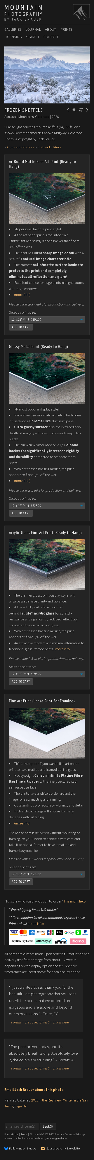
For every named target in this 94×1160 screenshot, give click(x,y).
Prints (66, 29)
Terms (24, 1134)
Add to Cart (21, 327)
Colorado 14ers (49, 147)
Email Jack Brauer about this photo (34, 1089)
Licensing (13, 36)
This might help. (75, 901)
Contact (51, 36)
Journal (33, 29)
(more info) (22, 294)
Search (32, 36)
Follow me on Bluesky (22, 1148)
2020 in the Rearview (46, 1100)
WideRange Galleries (56, 1138)
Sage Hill (21, 1106)
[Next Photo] (86, 109)
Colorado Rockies (20, 147)
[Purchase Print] (80, 109)
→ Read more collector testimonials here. (39, 1022)
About (50, 29)
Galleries (12, 29)
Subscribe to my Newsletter (63, 1148)
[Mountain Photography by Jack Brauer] (81, 17)
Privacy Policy (11, 1134)
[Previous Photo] (67, 109)
